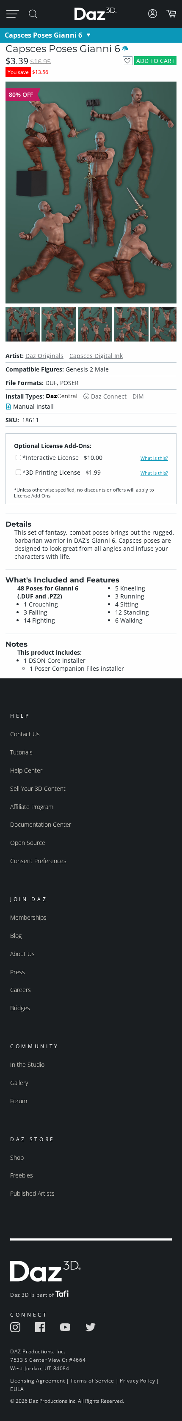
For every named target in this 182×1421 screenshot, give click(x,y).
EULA (17, 1389)
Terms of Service (92, 1380)
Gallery (19, 1083)
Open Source (27, 843)
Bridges (20, 1008)
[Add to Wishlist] (127, 60)
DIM (138, 396)
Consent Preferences (38, 861)
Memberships (28, 917)
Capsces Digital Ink (96, 356)
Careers (20, 990)
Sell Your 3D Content (38, 788)
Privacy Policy (137, 1380)
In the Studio (27, 1064)
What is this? (154, 458)
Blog (16, 936)
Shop (17, 1157)
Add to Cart (155, 61)
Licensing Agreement (37, 1380)
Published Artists (32, 1193)
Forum (18, 1101)
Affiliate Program (31, 807)
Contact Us (25, 734)
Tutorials (21, 752)
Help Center (26, 770)
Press (17, 972)
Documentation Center (40, 824)
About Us (22, 954)
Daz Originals (44, 356)
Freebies (21, 1175)
